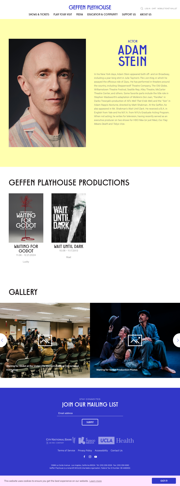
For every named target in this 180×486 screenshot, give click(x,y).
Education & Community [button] (102, 14)
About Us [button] (145, 14)
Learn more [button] (95, 480)
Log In (147, 8)
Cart (154, 8)
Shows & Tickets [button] (39, 14)
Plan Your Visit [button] (62, 14)
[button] (141, 8)
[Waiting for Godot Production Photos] (135, 340)
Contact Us (116, 450)
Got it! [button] (163, 480)
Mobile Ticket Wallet (167, 8)
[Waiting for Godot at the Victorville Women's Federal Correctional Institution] (45, 340)
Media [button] (79, 14)
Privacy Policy (85, 450)
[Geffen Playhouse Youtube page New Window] (95, 456)
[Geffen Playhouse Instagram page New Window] (90, 456)
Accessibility (101, 450)
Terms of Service (66, 450)
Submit (90, 422)
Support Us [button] (129, 14)
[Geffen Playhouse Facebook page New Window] (84, 456)
